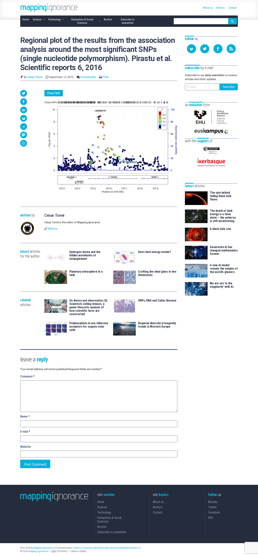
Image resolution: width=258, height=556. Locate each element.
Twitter (212, 507)
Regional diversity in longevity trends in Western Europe (157, 325)
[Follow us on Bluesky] (191, 48)
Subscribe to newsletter (111, 532)
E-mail (25, 431)
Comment (27, 376)
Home (100, 502)
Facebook (214, 512)
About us (158, 502)
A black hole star (220, 229)
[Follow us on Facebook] (217, 48)
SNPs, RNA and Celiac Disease (157, 300)
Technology (104, 512)
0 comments (88, 77)
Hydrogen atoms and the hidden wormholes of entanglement (84, 255)
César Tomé (34, 77)
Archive (101, 527)
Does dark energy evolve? (154, 252)
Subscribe (229, 87)
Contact (157, 512)
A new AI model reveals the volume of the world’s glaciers (224, 269)
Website (52, 228)
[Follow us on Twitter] (204, 48)
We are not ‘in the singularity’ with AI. (222, 285)
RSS (210, 518)
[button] (23, 93)
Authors (157, 507)
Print (105, 77)
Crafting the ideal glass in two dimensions (157, 273)
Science (102, 507)
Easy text (53, 93)
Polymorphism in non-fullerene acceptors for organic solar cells (88, 327)
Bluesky (212, 502)
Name (25, 416)
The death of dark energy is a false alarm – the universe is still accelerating (223, 216)
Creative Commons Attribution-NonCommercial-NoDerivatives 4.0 (107, 548)
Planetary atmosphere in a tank (86, 273)
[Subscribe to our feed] (231, 48)
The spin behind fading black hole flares (220, 196)
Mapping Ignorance (43, 548)
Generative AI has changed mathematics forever (224, 250)
